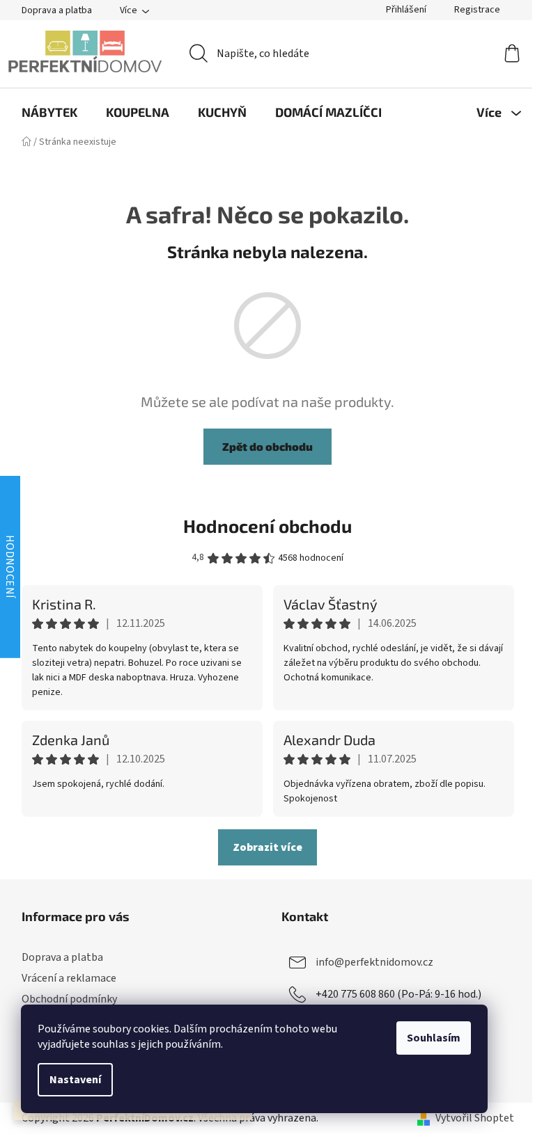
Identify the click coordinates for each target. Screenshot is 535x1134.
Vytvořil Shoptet (474, 1118)
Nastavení (75, 1079)
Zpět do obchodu (267, 446)
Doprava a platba (57, 10)
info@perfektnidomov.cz (374, 962)
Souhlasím (433, 1038)
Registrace (477, 10)
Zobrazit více (267, 847)
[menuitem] (49, 112)
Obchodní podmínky (69, 999)
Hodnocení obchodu (267, 525)
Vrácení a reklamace (69, 978)
